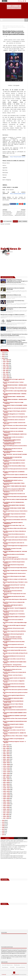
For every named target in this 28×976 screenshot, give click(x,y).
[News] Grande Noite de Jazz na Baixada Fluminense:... (13, 432)
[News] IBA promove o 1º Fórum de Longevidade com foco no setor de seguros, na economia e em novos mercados (16, 281)
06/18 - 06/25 (6, 775)
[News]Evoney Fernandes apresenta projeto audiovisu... (14, 460)
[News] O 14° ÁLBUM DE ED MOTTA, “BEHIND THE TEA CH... (14, 733)
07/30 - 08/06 (6, 764)
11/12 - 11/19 (5, 372)
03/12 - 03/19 (6, 800)
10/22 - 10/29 (6, 377)
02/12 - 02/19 (6, 807)
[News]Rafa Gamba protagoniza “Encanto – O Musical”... (14, 742)
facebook (25, 221)
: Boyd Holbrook (5, 967)
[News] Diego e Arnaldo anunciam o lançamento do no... (15, 571)
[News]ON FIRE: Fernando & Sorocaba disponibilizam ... (12, 549)
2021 (3, 822)
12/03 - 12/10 (6, 367)
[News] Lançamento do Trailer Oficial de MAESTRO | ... (13, 704)
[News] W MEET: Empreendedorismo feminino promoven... (14, 514)
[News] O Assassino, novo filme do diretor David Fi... (15, 426)
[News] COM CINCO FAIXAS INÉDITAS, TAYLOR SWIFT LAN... (14, 463)
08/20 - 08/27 (6, 759)
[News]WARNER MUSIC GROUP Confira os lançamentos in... (13, 481)
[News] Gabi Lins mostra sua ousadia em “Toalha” (13, 620)
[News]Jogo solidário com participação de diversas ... (13, 739)
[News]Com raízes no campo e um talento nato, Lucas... (15, 580)
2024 (3, 356)
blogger (15, 221)
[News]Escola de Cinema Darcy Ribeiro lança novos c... (14, 466)
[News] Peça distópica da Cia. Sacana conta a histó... (14, 574)
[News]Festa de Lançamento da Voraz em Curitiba (13, 645)
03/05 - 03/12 (6, 802)
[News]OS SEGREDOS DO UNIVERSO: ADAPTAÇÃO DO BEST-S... (14, 716)
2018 (3, 827)
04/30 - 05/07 (6, 787)
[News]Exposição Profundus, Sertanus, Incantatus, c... (12, 639)
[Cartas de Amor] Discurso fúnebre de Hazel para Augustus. (16, 308)
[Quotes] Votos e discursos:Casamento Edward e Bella (15, 288)
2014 (3, 834)
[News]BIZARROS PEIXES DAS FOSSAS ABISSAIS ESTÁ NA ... (14, 687)
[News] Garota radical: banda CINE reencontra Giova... (14, 651)
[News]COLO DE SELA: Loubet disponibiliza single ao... (15, 391)
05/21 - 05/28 (6, 782)
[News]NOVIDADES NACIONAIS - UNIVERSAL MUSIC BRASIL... (15, 385)
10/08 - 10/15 (6, 746)
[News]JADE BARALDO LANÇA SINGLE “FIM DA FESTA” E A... (13, 484)
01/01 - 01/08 (6, 818)
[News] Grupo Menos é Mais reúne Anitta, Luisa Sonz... (14, 529)
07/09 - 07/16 (6, 770)
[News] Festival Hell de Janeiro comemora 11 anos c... (14, 420)
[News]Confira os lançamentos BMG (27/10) (14, 489)
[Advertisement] (9, 266)
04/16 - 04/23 (6, 791)
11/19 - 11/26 (5, 370)
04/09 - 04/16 (6, 793)
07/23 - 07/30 (6, 766)
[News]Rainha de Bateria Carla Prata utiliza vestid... (14, 642)
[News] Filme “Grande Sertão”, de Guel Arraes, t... (14, 429)
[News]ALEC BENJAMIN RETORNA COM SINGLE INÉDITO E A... (14, 506)
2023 (3, 358)
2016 (3, 831)
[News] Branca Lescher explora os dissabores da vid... (15, 475)
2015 (3, 833)
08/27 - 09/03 (6, 757)
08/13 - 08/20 (6, 761)
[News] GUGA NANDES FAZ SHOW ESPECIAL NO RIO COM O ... (15, 722)
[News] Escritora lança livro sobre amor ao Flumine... (13, 543)
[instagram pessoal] (25, 1)
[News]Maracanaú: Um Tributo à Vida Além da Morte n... (14, 532)
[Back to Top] (14, 973)
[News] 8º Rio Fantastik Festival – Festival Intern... (13, 383)
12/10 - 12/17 (6, 365)
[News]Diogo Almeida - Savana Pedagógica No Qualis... (14, 608)
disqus (19, 221)
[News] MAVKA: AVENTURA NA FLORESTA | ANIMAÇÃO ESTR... (13, 605)
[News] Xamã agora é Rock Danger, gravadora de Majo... (14, 411)
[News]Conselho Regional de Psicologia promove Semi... (15, 546)
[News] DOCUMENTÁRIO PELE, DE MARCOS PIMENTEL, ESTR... (13, 707)
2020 (3, 824)
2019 (3, 825)
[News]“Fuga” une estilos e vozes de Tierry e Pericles (14, 659)
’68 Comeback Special (20, 967)
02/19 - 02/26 (6, 805)
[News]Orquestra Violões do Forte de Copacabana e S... (12, 670)
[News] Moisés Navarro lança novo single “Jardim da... (13, 403)
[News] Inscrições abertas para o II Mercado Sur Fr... (15, 600)
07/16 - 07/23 (6, 768)
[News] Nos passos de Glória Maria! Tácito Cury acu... (15, 520)
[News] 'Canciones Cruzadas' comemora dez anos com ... (14, 423)
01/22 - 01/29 (6, 812)
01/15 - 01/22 (6, 814)
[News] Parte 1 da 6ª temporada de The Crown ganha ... (14, 594)
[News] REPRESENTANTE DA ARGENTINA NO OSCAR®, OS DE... (13, 701)
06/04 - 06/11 (6, 779)
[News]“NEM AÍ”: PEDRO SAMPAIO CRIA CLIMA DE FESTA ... (14, 486)
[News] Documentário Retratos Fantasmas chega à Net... (13, 684)
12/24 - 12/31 (6, 361)
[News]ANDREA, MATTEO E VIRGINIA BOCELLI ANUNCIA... (13, 503)
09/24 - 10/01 (6, 750)
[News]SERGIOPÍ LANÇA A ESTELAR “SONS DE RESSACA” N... (13, 588)
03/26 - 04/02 (6, 796)
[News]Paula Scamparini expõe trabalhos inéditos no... (13, 725)
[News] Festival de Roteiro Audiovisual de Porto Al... (14, 710)
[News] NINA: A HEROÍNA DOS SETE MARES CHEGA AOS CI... (14, 662)
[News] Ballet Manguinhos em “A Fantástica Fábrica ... (14, 414)
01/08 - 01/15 (6, 816)
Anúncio (7, 838)
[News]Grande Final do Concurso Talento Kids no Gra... (15, 511)
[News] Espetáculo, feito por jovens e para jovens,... (13, 629)
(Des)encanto (17, 965)
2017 (3, 829)
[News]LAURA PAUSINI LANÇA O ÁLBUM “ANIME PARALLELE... (14, 508)
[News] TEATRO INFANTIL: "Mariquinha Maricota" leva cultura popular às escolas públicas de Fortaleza (14, 335)
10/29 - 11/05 (6, 376)
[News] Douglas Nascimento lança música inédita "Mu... (13, 565)
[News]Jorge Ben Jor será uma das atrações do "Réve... (15, 409)
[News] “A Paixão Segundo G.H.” (11, 557)
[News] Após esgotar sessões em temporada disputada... (14, 678)
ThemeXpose (9, 974)
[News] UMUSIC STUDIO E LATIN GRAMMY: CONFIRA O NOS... (15, 406)
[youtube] (22, 1)
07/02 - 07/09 (6, 771)
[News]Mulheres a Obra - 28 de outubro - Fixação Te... (15, 736)
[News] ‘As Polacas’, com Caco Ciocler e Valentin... (13, 675)
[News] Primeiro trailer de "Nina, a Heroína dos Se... (14, 667)
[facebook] (18, 1)
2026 (3, 353)
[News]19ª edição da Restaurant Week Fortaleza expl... (15, 540)
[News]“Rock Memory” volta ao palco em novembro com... (13, 727)
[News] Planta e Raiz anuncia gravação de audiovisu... (13, 634)
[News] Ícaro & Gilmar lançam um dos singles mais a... (14, 577)
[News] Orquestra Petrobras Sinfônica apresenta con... (12, 591)
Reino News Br (11, 249)
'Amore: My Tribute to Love (7, 965)
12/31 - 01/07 (6, 360)
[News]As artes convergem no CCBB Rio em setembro (12, 314)
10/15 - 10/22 (6, 745)
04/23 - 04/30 (6, 789)
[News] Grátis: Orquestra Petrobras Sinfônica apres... (14, 631)
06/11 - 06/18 (6, 777)
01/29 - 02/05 (6, 811)
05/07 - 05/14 (6, 786)
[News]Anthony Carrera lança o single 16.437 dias (14, 517)
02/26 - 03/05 (6, 804)
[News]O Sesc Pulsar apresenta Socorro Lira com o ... (15, 469)
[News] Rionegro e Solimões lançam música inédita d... (14, 562)
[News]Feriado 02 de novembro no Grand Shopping (13, 611)
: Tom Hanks (12, 967)
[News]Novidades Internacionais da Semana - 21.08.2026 (16, 321)
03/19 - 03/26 (6, 798)
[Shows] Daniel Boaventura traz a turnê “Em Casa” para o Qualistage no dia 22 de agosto (16, 328)
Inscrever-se (21, 838)
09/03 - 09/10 (6, 755)
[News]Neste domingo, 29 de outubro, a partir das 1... (14, 388)
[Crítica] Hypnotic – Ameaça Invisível (12, 664)
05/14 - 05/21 (6, 784)
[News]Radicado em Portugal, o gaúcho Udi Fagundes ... (13, 380)
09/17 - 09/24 (6, 752)
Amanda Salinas (22, 974)
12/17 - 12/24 (6, 363)
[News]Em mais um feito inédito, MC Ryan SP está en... (15, 653)
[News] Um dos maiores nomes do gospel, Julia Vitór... (14, 648)
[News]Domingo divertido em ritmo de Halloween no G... (12, 449)
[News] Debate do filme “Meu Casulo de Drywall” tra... (15, 719)
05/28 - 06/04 (6, 780)
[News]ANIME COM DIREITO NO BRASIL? (12, 637)
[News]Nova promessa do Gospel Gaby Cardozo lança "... (15, 568)
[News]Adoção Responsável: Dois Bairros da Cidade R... (14, 494)
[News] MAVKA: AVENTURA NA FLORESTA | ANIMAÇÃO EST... (13, 523)
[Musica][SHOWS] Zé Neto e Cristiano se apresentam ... (13, 452)
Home (4, 26)
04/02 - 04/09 (6, 795)
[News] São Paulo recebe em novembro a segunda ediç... (13, 437)
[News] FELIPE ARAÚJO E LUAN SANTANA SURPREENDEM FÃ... (12, 458)
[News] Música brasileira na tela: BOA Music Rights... (13, 555)
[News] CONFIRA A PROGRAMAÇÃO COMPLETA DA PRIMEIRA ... (15, 434)
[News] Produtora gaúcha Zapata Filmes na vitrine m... (14, 696)
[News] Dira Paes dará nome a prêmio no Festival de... (15, 690)
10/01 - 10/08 (6, 748)
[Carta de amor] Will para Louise (13, 295)
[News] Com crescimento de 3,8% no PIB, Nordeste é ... (13, 491)
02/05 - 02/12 (6, 809)
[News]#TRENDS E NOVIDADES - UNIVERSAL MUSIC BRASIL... (15, 400)
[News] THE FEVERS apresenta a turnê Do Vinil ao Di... (15, 446)
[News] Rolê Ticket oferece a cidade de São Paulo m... (13, 603)
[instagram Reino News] (23, 1)
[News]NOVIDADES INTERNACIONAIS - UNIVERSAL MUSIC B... (14, 394)
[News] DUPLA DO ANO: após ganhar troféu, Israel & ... (15, 559)
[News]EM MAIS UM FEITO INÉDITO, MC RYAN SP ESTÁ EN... (14, 617)
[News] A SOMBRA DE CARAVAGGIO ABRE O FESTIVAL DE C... (13, 699)
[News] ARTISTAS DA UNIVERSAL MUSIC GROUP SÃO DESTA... (15, 478)
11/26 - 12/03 (6, 368)
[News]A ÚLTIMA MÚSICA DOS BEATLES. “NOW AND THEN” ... (15, 552)
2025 (3, 354)
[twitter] (20, 1)
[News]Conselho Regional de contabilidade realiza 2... (13, 472)
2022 (3, 820)
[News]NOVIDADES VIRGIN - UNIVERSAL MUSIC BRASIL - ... (14, 397)
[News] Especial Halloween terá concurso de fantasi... (14, 656)
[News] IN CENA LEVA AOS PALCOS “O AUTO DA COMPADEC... (14, 585)
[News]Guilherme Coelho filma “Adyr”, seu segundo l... (13, 526)
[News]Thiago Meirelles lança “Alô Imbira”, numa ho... (15, 582)
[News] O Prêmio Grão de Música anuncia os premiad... (14, 534)
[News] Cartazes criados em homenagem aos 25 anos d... (15, 417)
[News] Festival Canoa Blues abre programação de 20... (15, 497)
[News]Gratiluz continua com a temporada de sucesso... (14, 673)
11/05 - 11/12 (5, 374)
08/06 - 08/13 (6, 762)
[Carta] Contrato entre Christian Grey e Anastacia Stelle (15, 301)
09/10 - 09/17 (6, 753)
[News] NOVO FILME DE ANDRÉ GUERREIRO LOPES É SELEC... (15, 713)
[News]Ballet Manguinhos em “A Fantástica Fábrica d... (14, 614)
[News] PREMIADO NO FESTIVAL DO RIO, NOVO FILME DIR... (14, 597)
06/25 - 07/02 (6, 773)
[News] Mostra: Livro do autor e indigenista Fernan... (13, 681)
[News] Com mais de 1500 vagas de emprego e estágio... (14, 626)
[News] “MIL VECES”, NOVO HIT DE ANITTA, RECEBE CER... (15, 455)
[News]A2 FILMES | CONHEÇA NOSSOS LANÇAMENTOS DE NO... (12, 440)
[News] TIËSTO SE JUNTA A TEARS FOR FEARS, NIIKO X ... (15, 500)
